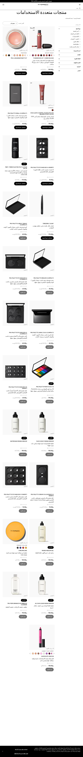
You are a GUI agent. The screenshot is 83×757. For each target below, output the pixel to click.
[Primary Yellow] (26, 548)
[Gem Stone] (38, 653)
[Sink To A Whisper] (12, 55)
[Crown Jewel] (44, 653)
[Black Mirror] (9, 55)
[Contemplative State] (6, 55)
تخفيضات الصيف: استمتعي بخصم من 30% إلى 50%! (41, 1)
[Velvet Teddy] (44, 55)
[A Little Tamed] (38, 55)
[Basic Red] (23, 548)
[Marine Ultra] (20, 548)
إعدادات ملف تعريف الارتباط (21, 749)
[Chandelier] (36, 653)
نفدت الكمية (23, 238)
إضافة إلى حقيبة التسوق (47, 73)
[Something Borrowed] (33, 55)
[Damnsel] (53, 110)
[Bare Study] (17, 55)
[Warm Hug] (36, 55)
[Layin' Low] (20, 55)
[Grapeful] (49, 653)
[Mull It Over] (47, 55)
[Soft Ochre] (23, 55)
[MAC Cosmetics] (43, 4)
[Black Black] (18, 548)
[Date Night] (49, 55)
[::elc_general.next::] (30, 55)
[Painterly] (14, 55)
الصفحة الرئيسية (77, 18)
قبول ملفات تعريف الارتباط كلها (21, 753)
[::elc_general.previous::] (53, 55)
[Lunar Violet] (47, 653)
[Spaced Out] (41, 653)
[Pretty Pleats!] (41, 55)
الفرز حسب (21, 23)
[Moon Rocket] (33, 653)
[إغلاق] (2, 751)
